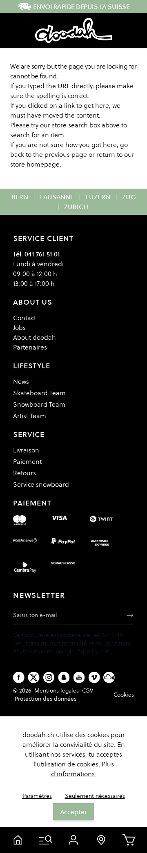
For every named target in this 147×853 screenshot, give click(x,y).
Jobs (19, 327)
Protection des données (45, 699)
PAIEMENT (32, 503)
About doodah (34, 337)
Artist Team (29, 415)
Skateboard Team (39, 392)
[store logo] (73, 30)
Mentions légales (56, 690)
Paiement (27, 461)
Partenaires (30, 347)
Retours (24, 472)
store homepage (35, 164)
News (21, 381)
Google (65, 651)
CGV (87, 690)
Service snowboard (41, 484)
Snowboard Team (39, 404)
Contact (24, 317)
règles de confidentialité (55, 643)
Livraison (26, 449)
